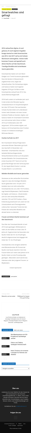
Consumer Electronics (11, 6)
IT (16, 423)
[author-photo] (16, 312)
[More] (18, 22)
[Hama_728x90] (15, 270)
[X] (7, 22)
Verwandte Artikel (7, 330)
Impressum (20, 425)
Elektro (20, 423)
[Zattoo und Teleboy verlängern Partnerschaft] (6, 344)
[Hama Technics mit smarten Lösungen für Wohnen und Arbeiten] (6, 352)
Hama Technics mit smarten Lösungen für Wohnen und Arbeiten (19, 352)
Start (3, 6)
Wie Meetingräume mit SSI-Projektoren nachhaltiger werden (19, 336)
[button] (2, 2)
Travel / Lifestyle (12, 425)
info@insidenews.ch (21, 406)
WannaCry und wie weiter (8, 296)
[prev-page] (3, 359)
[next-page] (5, 359)
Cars (24, 423)
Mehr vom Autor (18, 330)
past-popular (14, 9)
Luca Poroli (6, 18)
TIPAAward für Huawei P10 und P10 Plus (23, 297)
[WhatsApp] (14, 22)
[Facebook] (3, 22)
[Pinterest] (11, 22)
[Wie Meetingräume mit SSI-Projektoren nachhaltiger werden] (6, 336)
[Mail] (15, 417)
